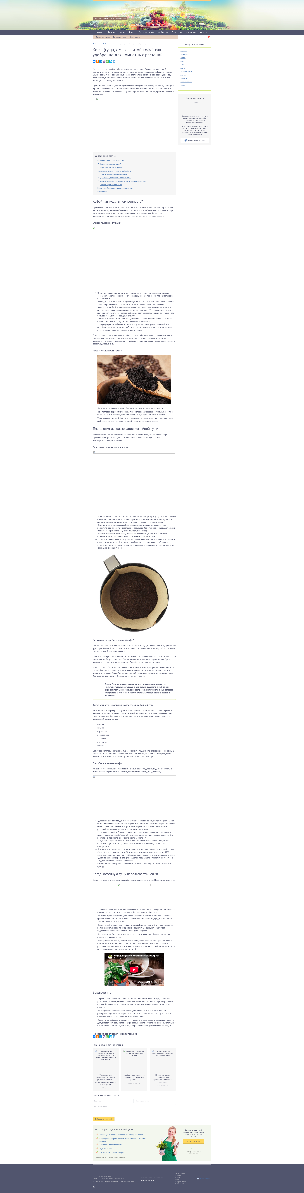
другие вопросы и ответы (116, 1157)
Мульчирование (106, 1148)
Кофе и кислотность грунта (111, 167)
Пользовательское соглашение (151, 1177)
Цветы (122, 32)
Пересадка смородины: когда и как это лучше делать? (122, 1135)
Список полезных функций (110, 164)
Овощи (100, 32)
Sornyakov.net (106, 1176)
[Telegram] (114, 61)
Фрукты (111, 32)
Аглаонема (184, 54)
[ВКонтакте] (94, 61)
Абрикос (183, 51)
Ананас (182, 75)
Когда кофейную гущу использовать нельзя (115, 188)
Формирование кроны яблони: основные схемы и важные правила (123, 1139)
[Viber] (104, 61)
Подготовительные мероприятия (113, 174)
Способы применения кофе (111, 184)
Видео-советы (135, 37)
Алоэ (182, 65)
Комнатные (191, 32)
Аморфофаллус (186, 71)
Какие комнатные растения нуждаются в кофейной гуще (123, 181)
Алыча (182, 68)
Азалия (182, 58)
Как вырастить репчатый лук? (112, 1152)
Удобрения (163, 32)
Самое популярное (103, 37)
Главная (97, 44)
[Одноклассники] (97, 61)
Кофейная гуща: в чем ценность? (110, 160)
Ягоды (131, 32)
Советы (203, 32)
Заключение (102, 191)
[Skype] (110, 61)
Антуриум (183, 78)
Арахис (183, 85)
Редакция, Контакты (147, 1180)
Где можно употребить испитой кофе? (115, 178)
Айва (182, 61)
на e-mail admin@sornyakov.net (123, 1181)
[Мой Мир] (100, 61)
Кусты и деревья (146, 32)
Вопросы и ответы (119, 37)
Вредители (177, 32)
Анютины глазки (186, 82)
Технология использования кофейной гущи (114, 171)
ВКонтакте (94, 1186)
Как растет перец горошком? (111, 1144)
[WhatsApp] (107, 61)
